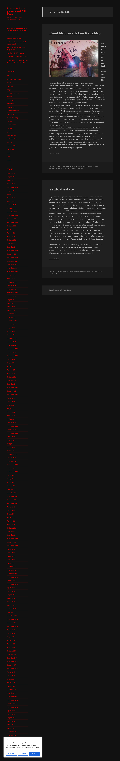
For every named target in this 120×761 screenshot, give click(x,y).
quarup (95, 166)
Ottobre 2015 (11, 352)
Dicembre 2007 (12, 658)
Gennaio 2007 (11, 693)
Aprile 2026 (11, 184)
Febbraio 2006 (12, 732)
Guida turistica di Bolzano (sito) (17, 57)
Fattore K (10, 100)
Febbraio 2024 (12, 208)
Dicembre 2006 (12, 697)
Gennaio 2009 (11, 612)
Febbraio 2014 (12, 419)
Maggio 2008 (11, 640)
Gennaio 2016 (11, 342)
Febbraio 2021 (12, 240)
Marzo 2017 (11, 310)
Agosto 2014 (11, 398)
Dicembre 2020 (12, 247)
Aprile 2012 (11, 482)
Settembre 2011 (12, 503)
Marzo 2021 (11, 236)
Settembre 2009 (12, 584)
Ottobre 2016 (11, 324)
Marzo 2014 (11, 416)
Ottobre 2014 (11, 391)
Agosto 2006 (11, 711)
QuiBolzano (11, 132)
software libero (12, 146)
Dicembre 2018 (12, 268)
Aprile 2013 (11, 447)
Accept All (34, 754)
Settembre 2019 (12, 261)
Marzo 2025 (11, 201)
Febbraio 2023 (12, 226)
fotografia (10, 104)
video (9, 160)
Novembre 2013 (12, 426)
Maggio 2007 (11, 683)
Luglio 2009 (11, 591)
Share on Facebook (54, 153)
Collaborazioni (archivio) (15, 53)
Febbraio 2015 (12, 377)
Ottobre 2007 (11, 665)
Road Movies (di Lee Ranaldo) (75, 33)
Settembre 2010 (12, 546)
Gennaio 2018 (11, 286)
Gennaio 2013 (11, 458)
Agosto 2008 (11, 630)
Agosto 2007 (11, 672)
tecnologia (10, 149)
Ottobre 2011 (11, 500)
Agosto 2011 (11, 507)
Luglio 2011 (11, 510)
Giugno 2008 (11, 637)
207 (8, 76)
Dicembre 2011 (12, 493)
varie (9, 153)
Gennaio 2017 (11, 317)
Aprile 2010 (11, 560)
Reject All (23, 754)
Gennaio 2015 (11, 380)
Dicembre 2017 (12, 289)
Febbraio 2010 (12, 567)
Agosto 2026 (11, 173)
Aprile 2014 (11, 412)
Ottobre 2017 (11, 296)
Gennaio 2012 (11, 489)
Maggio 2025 (11, 194)
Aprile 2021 (11, 233)
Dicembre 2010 (12, 535)
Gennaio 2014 (11, 423)
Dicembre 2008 (12, 616)
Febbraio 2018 (12, 282)
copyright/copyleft (13, 93)
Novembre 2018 (12, 272)
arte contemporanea (14, 79)
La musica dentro (13, 111)
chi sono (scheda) (13, 35)
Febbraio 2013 (12, 454)
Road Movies (61, 168)
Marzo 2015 (11, 373)
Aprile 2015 (11, 370)
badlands (81, 166)
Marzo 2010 (11, 563)
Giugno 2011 (11, 514)
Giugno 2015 (11, 363)
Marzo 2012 (11, 486)
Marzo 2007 (11, 686)
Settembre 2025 (12, 187)
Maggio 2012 (11, 479)
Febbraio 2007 (12, 690)
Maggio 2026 (11, 180)
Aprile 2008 (11, 644)
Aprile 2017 (11, 307)
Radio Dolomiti (12, 135)
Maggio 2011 (11, 517)
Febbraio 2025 (12, 205)
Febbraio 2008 (12, 651)
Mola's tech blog (12, 118)
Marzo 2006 (11, 728)
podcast (9, 128)
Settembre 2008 (12, 626)
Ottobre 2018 (11, 275)
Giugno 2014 (11, 405)
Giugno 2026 (11, 177)
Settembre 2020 (12, 258)
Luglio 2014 (11, 402)
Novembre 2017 (12, 293)
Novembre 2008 (12, 619)
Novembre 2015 (12, 349)
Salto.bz (9, 142)
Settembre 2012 (12, 472)
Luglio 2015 (11, 359)
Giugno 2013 (11, 440)
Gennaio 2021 (11, 243)
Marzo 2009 (11, 605)
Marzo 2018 (11, 279)
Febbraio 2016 (12, 338)
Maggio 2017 (11, 303)
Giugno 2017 (11, 300)
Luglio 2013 (11, 437)
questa (65, 216)
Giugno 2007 (11, 679)
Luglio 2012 (11, 475)
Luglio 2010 (11, 553)
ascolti (9, 83)
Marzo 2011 (11, 524)
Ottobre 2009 (11, 581)
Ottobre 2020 (11, 254)
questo (60, 83)
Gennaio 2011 (11, 532)
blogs (9, 90)
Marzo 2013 (11, 451)
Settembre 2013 (12, 433)
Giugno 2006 (11, 718)
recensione (53, 168)
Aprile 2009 (11, 602)
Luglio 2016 (11, 328)
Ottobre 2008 (11, 623)
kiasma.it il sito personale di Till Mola (16, 11)
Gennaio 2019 (11, 265)
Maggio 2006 (11, 721)
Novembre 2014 (12, 387)
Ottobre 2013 (11, 430)
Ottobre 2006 (11, 704)
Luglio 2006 (11, 714)
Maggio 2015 (11, 366)
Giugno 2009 (11, 595)
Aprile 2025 (11, 198)
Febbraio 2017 (12, 314)
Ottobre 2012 (11, 468)
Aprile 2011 (11, 521)
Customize (11, 754)
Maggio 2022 (11, 229)
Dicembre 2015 (12, 345)
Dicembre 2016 (12, 321)
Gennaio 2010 (11, 570)
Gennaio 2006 (11, 735)
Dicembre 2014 (12, 384)
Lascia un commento (76, 168)
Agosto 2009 (11, 588)
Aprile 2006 (11, 725)
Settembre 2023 (12, 222)
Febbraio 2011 (12, 528)
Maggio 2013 (11, 444)
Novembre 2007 (12, 661)
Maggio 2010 (11, 556)
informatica (11, 107)
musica (9, 121)
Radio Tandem (12, 139)
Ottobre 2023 (11, 219)
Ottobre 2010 (11, 542)
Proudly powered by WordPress (60, 290)
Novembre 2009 (12, 577)
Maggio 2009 (11, 598)
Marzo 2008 (11, 647)
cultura (9, 97)
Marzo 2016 (11, 335)
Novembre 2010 (12, 539)
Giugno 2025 (11, 191)
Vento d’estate (61, 189)
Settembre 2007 (12, 668)
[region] (23, 747)
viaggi (9, 156)
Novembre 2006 (12, 700)
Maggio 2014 (11, 409)
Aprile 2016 (11, 331)
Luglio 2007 (11, 676)
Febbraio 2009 (12, 609)
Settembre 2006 (12, 707)
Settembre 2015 (12, 356)
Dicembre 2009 (12, 574)
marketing (10, 114)
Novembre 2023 (12, 215)
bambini (10, 86)
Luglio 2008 (11, 633)
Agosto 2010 (11, 549)
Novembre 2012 (12, 465)
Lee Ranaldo (88, 166)
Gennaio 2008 (11, 654)
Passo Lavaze (11, 125)
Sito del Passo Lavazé (14, 38)
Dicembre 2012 (12, 461)
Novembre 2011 (12, 496)
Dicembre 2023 (12, 212)
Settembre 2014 (12, 395)
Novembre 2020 (12, 251)
